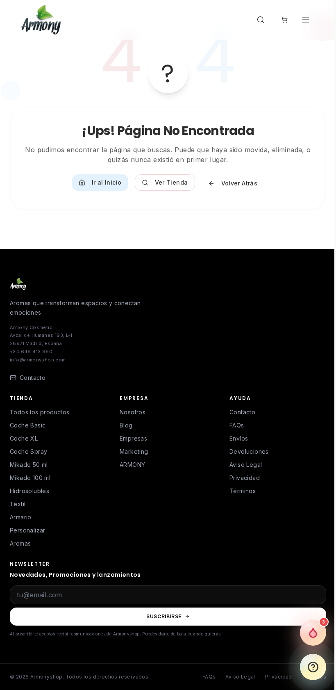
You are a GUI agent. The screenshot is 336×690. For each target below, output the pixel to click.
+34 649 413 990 (31, 351)
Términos (242, 490)
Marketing (134, 451)
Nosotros (132, 412)
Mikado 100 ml (30, 477)
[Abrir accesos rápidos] (313, 667)
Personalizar (27, 530)
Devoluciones (249, 451)
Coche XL (24, 438)
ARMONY (132, 464)
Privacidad (244, 477)
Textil (17, 503)
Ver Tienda (171, 182)
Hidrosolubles (29, 490)
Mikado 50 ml (29, 464)
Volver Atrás (239, 183)
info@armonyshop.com (38, 360)
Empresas (133, 438)
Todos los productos (40, 412)
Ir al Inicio (107, 182)
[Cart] (284, 20)
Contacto (242, 412)
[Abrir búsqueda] (262, 20)
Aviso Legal (245, 464)
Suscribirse (164, 616)
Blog (126, 425)
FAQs (236, 425)
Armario (21, 517)
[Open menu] (306, 20)
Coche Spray (28, 451)
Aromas (20, 543)
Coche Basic (27, 425)
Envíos (238, 438)
